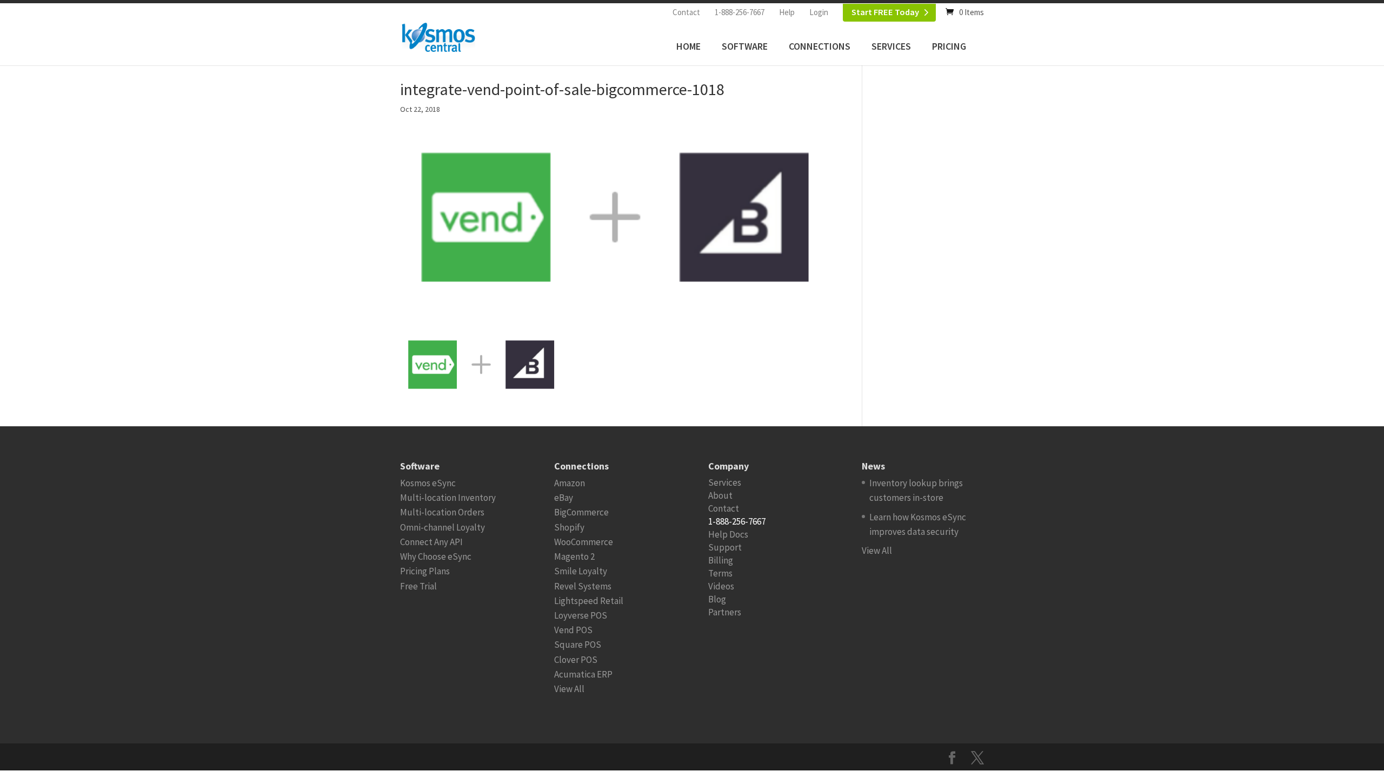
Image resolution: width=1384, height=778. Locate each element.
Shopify (569, 527)
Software (745, 46)
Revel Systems (582, 586)
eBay (563, 498)
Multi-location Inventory (448, 498)
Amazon (569, 483)
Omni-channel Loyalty (442, 527)
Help (787, 12)
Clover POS (575, 660)
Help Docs (728, 534)
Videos (721, 586)
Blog (717, 599)
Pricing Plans (425, 571)
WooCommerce (583, 542)
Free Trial (418, 586)
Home (688, 46)
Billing (720, 560)
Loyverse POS (580, 615)
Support (725, 547)
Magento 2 (574, 556)
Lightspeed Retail (588, 601)
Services (891, 46)
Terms (720, 573)
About (720, 495)
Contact (686, 12)
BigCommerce (581, 512)
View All (569, 689)
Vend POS (573, 630)
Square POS (577, 644)
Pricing (949, 46)
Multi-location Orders (442, 512)
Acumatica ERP (583, 674)
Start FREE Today (885, 12)
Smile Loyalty (580, 571)
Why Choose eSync (435, 556)
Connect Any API (431, 542)
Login (818, 12)
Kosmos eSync (428, 483)
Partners (724, 612)
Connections (819, 46)
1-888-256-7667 (739, 12)
